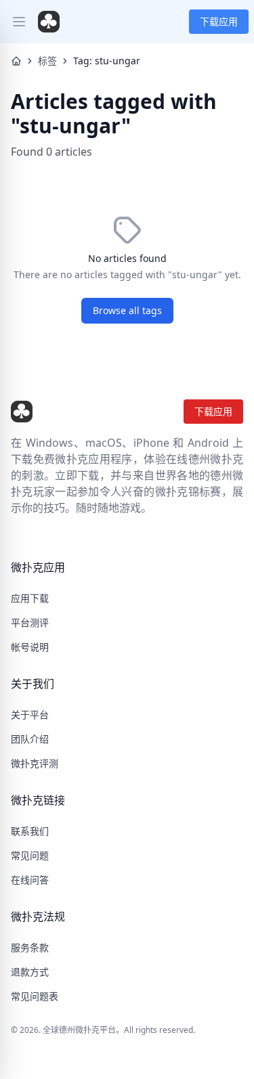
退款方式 (30, 971)
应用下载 (30, 598)
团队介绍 (30, 738)
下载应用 (219, 21)
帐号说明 (30, 646)
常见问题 (30, 855)
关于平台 (30, 714)
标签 (47, 60)
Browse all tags (127, 310)
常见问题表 (34, 996)
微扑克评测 (34, 763)
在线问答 (30, 879)
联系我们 (30, 830)
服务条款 (30, 947)
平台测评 (30, 622)
